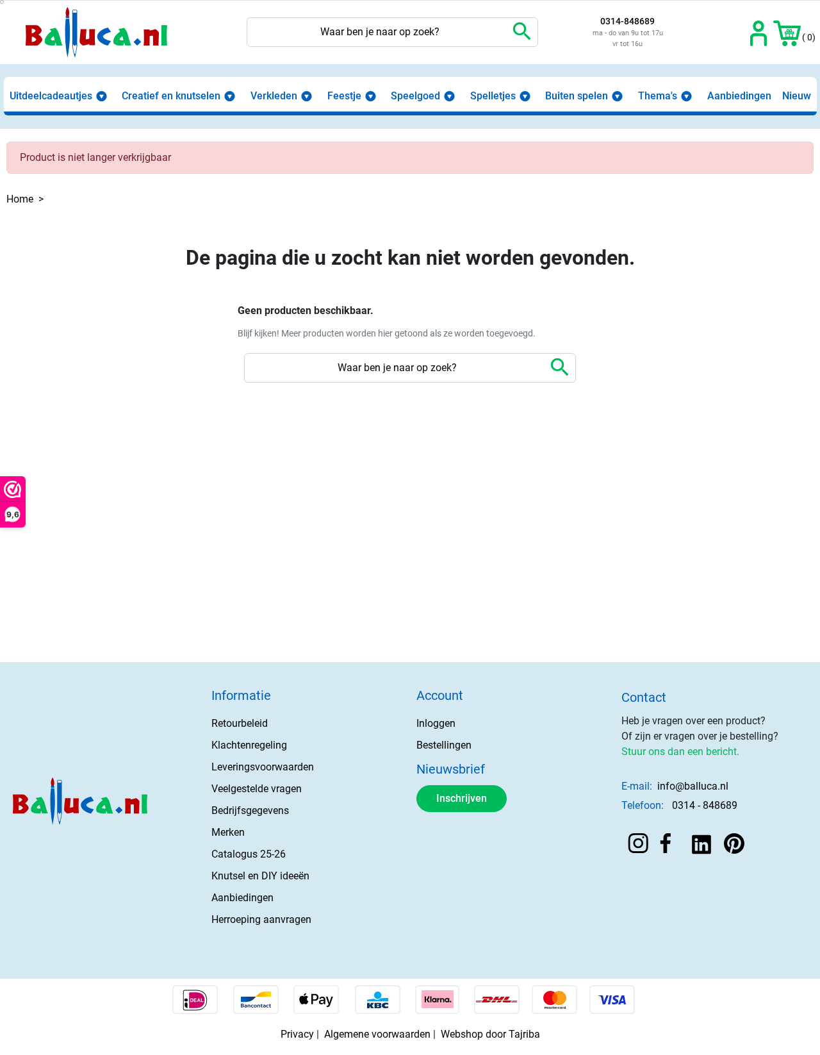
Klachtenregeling (249, 745)
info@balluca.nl (692, 786)
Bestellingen (444, 745)
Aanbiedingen (242, 898)
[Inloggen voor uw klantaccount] (758, 32)
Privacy (297, 1034)
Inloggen (435, 723)
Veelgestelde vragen (256, 789)
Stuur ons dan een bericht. (680, 751)
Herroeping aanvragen (261, 919)
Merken (228, 832)
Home (19, 199)
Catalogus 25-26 (248, 854)
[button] (787, 32)
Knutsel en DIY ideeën (260, 876)
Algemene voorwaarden (377, 1034)
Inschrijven (461, 798)
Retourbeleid (239, 723)
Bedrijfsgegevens (250, 810)
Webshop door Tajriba (490, 1034)
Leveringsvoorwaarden (262, 767)
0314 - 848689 (704, 805)
